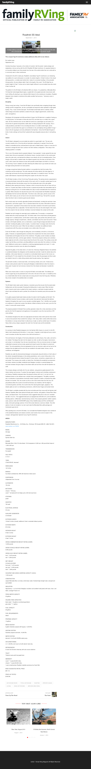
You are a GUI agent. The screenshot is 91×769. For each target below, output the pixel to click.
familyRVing (8, 2)
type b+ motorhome (25, 683)
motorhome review (12, 683)
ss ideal (9, 686)
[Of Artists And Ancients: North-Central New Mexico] (44, 717)
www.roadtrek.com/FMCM (12, 426)
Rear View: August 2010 (18, 729)
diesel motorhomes (19, 686)
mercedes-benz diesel (34, 686)
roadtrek (37, 683)
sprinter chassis (47, 683)
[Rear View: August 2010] (18, 717)
